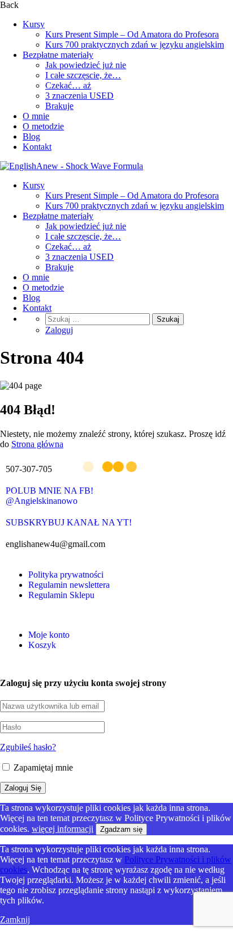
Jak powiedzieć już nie (85, 65)
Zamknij (15, 919)
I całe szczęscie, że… (83, 75)
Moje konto (49, 635)
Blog (31, 136)
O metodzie (43, 126)
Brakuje (59, 106)
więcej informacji (62, 829)
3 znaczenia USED (79, 95)
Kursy (34, 24)
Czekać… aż (68, 85)
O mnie (36, 116)
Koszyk (42, 645)
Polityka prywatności (65, 574)
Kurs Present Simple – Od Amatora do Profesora (132, 34)
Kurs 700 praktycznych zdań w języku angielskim (134, 44)
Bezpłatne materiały (58, 55)
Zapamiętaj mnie (42, 767)
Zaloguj (59, 330)
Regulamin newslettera (69, 585)
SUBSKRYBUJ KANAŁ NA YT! (69, 522)
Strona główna (37, 444)
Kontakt (37, 147)
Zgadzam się (121, 829)
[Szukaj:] (98, 318)
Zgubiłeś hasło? (28, 747)
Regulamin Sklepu (61, 595)
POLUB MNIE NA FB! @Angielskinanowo (49, 496)
